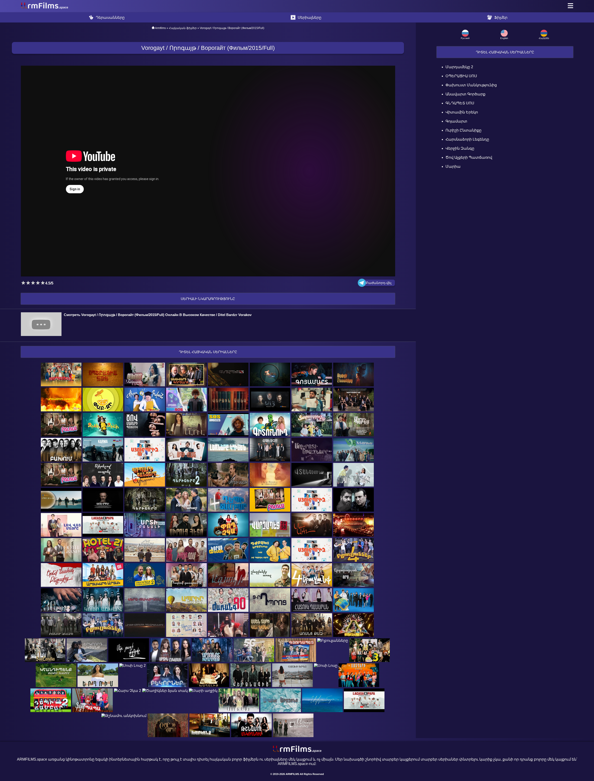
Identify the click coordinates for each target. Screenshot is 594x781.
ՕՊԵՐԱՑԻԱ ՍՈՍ (461, 76)
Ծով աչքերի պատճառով (469, 157)
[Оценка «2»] (28, 282)
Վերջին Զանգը (460, 148)
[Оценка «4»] (38, 282)
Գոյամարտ (456, 121)
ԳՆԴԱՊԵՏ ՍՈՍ (460, 103)
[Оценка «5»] (42, 282)
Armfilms (160, 28)
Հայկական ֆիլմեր (183, 28)
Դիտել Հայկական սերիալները (505, 52)
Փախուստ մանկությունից (471, 85)
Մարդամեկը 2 (459, 67)
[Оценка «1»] (23, 282)
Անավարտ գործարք (465, 94)
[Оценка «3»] (33, 282)
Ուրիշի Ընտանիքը (463, 130)
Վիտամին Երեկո (462, 112)
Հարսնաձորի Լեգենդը (467, 139)
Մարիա (453, 166)
